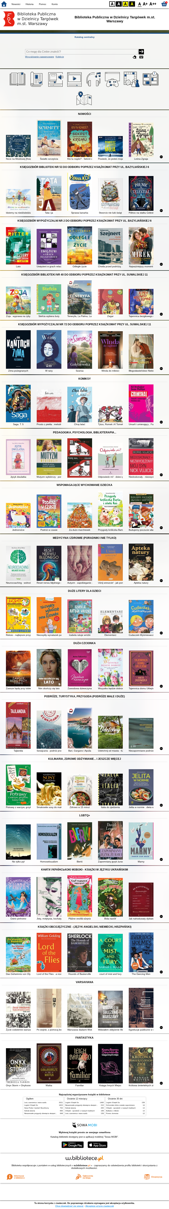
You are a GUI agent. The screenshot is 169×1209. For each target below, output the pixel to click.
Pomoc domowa (112, 1113)
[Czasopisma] (37, 87)
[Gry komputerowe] (113, 87)
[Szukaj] (141, 51)
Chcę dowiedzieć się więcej (69, 1206)
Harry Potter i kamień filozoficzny (36, 1108)
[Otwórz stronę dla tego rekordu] (19, 146)
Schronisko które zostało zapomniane (120, 1105)
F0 (139, 3)
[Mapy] (84, 105)
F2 (152, 3)
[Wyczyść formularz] (134, 57)
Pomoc (42, 4)
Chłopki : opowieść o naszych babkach (80, 1111)
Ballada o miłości (112, 1111)
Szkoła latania (29, 1111)
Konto (55, 4)
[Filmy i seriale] (75, 87)
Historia (30, 4)
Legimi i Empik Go (31, 1105)
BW (119, 3)
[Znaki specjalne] (141, 57)
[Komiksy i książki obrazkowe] (151, 87)
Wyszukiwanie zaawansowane (39, 57)
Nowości (16, 4)
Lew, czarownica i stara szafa (35, 1102)
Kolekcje (60, 57)
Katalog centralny (85, 37)
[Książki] (18, 87)
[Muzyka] (94, 87)
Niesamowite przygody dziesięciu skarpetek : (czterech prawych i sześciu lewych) (54, 1113)
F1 (145, 3)
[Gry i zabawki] (132, 87)
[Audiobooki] (56, 87)
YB (125, 3)
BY (132, 3)
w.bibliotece (82, 1165)
